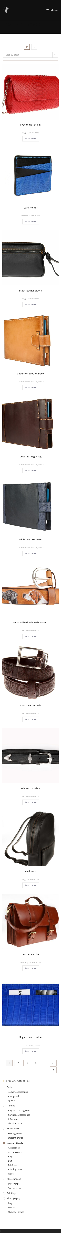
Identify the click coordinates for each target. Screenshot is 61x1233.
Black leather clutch (30, 290)
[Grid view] (27, 47)
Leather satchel (30, 954)
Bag (23, 132)
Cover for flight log (31, 456)
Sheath (11, 1207)
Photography (13, 1198)
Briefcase (23, 962)
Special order (14, 1188)
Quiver (11, 1100)
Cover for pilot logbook (30, 373)
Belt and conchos (30, 788)
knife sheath (13, 1128)
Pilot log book (37, 381)
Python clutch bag (30, 124)
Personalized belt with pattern (30, 622)
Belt (23, 630)
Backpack (30, 871)
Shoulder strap (15, 1123)
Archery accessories (18, 1091)
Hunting (11, 1105)
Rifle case (12, 1119)
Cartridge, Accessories (19, 1114)
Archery (11, 1087)
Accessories (14, 1147)
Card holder (30, 207)
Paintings (11, 1193)
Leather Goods (32, 132)
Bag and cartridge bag (19, 1110)
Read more (31, 138)
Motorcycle (13, 1183)
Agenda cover (15, 1152)
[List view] (34, 47)
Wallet (37, 215)
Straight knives (15, 1137)
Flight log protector (30, 539)
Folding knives (15, 1133)
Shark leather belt (30, 705)
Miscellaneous (14, 1178)
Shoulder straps (16, 1211)
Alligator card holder (31, 1037)
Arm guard (13, 1096)
